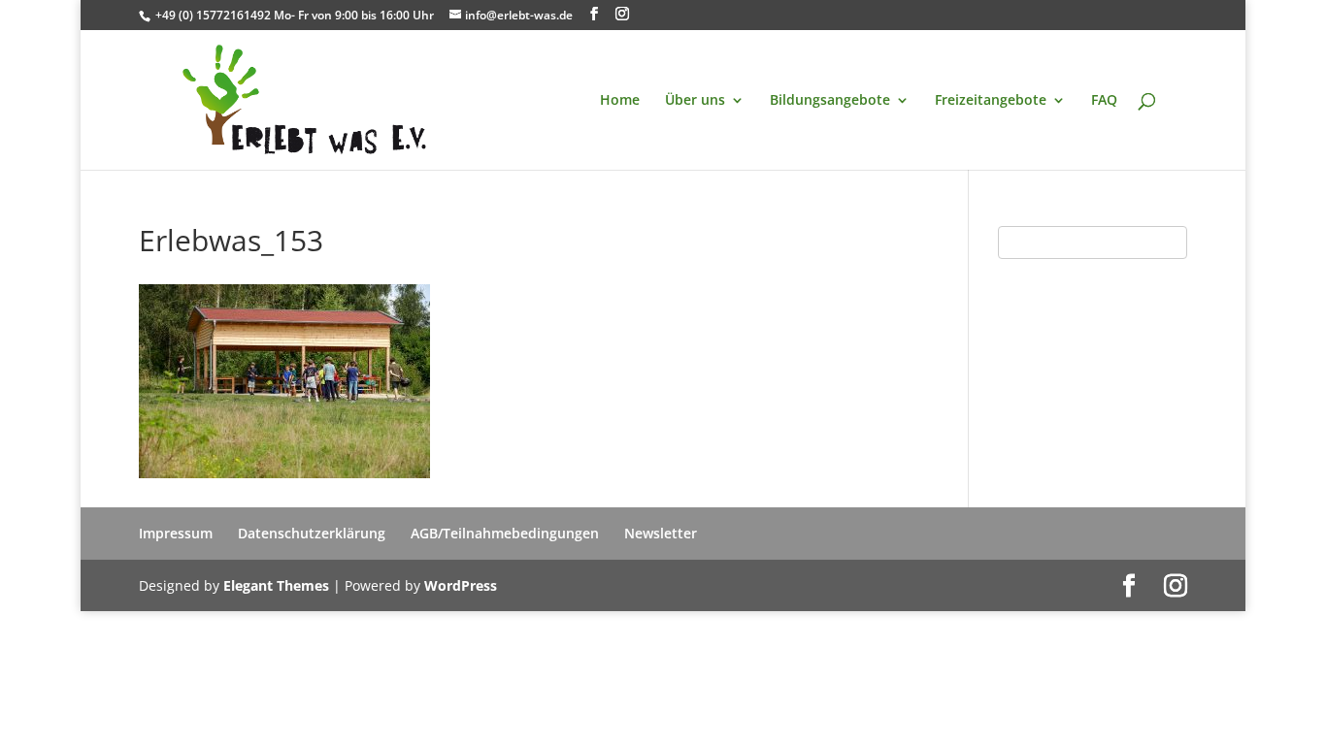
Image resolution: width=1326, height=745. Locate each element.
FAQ (1104, 101)
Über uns (695, 101)
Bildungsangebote (830, 101)
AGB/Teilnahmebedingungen (505, 533)
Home (620, 101)
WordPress (460, 585)
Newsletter (660, 533)
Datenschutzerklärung (311, 533)
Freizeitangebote (990, 101)
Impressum (176, 533)
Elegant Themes (276, 585)
